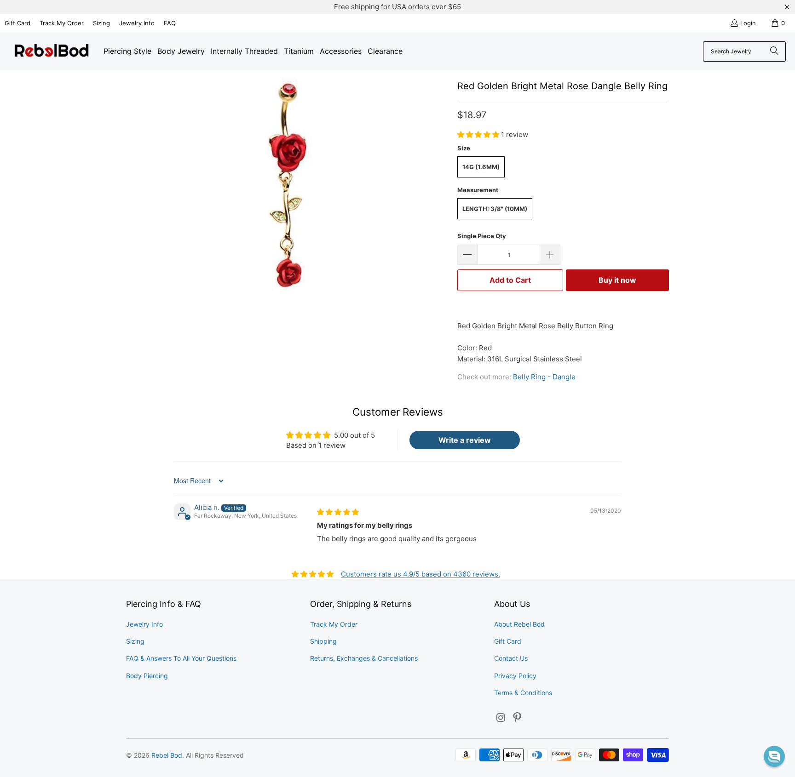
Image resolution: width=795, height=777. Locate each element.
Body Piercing (147, 676)
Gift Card (17, 23)
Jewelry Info (137, 23)
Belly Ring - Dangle (544, 376)
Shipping (323, 641)
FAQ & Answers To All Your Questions (181, 658)
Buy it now (617, 280)
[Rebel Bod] (51, 51)
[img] (338, 512)
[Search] (774, 51)
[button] (479, 134)
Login (748, 23)
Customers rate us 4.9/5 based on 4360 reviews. (420, 574)
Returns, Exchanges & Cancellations (364, 658)
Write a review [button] (464, 440)
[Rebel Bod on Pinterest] (517, 718)
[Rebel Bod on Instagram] (501, 718)
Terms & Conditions (523, 693)
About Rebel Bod (519, 624)
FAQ (170, 23)
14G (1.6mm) (481, 167)
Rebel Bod (166, 755)
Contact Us (511, 658)
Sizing (101, 23)
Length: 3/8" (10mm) (494, 208)
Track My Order (62, 23)
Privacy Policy (515, 676)
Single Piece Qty (481, 236)
